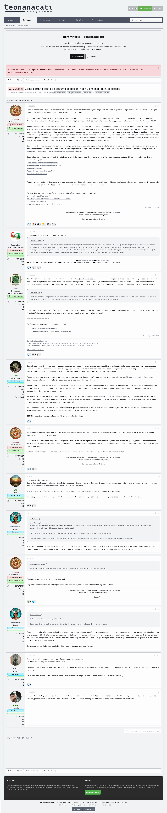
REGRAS (33, 263)
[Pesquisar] (160, 8)
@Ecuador (100, 396)
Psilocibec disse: (36, 241)
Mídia (81, 20)
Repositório (99, 20)
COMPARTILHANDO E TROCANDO (108, 263)
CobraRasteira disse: (37, 564)
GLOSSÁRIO (43, 263)
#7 (159, 513)
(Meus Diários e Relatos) (35, 350)
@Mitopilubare (91, 432)
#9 (159, 609)
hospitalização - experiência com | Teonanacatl (44, 204)
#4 (159, 362)
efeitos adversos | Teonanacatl (38, 196)
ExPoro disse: (35, 293)
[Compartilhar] (155, 106)
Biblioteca (46, 20)
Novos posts (10, 26)
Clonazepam (148, 377)
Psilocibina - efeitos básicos (37, 174)
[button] (18, 20)
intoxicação (87, 93)
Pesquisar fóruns (22, 26)
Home (11, 20)
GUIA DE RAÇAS (68, 263)
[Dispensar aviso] (158, 68)
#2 (159, 231)
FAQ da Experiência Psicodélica (39, 343)
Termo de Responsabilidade (51, 70)
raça (107, 546)
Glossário (117, 212)
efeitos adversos (60, 93)
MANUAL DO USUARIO (85, 263)
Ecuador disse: (35, 615)
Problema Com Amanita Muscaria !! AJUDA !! (141, 121)
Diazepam (130, 377)
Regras (34, 70)
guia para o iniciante (103, 93)
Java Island (19, 397)
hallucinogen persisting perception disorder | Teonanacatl (49, 199)
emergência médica (74, 93)
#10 (158, 655)
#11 (158, 692)
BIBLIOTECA (54, 263)
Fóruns (28, 20)
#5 (159, 429)
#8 (159, 558)
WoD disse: (34, 519)
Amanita (30, 121)
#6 (159, 476)
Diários (64, 20)
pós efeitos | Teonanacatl (36, 201)
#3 (159, 275)
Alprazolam (138, 377)
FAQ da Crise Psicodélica (86, 279)
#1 (159, 106)
